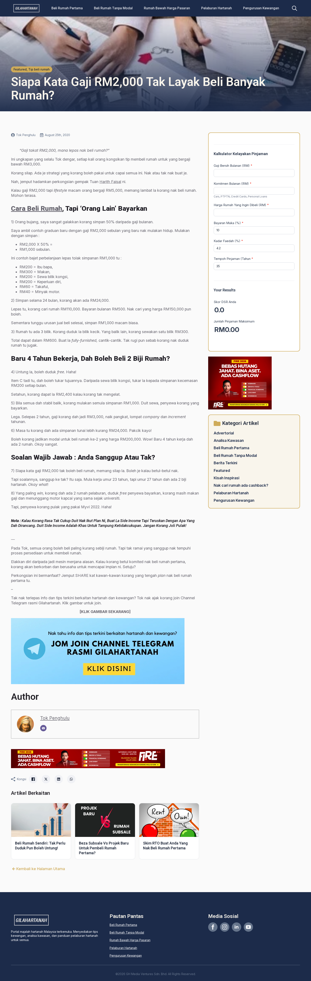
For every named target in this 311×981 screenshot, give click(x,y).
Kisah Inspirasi (226, 478)
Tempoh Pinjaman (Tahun (233, 259)
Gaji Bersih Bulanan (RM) (233, 166)
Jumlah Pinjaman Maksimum (234, 321)
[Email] (43, 728)
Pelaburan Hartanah (216, 8)
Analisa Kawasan (229, 440)
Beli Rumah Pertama (67, 8)
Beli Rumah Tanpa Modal (113, 8)
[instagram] (224, 927)
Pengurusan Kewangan (261, 8)
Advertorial (224, 433)
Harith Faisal (110, 181)
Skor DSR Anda (225, 302)
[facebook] (212, 927)
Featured (222, 470)
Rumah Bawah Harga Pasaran (167, 8)
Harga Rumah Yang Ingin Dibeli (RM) (241, 205)
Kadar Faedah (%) (228, 241)
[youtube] (248, 927)
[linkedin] (236, 927)
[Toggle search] (294, 8)
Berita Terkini (225, 463)
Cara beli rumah (36, 208)
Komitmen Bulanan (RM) (233, 184)
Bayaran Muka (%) (229, 223)
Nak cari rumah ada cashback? (241, 485)
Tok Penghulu (55, 718)
